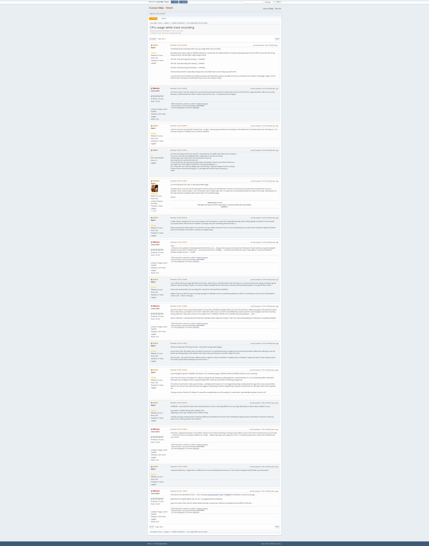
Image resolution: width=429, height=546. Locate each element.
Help (262, 544)
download (181, 108)
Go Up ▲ (279, 544)
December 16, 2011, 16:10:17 (178, 242)
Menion (156, 88)
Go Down (153, 39)
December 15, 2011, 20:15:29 (178, 45)
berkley (156, 181)
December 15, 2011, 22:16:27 (178, 150)
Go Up (152, 527)
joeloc (155, 45)
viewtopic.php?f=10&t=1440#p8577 (220, 495)
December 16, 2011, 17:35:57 (178, 343)
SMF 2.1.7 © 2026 (152, 543)
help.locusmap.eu (202, 104)
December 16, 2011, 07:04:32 (178, 181)
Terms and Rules (270, 544)
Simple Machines (162, 543)
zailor (155, 150)
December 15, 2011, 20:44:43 (178, 125)
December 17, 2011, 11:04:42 (178, 466)
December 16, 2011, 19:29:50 (178, 370)
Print (277, 39)
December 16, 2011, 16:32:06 (178, 279)
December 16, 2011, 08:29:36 (178, 217)
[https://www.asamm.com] (152, 106)
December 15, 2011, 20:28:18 (178, 88)
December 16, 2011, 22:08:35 (178, 429)
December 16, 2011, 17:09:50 (178, 306)
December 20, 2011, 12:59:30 (178, 491)
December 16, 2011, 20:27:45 (178, 403)
